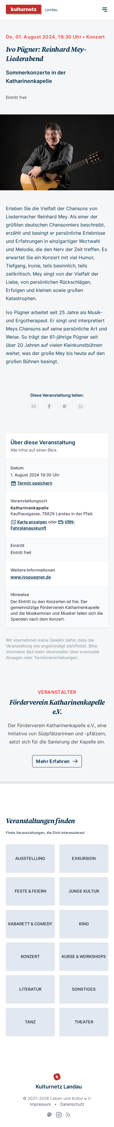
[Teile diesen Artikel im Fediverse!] (64, 406)
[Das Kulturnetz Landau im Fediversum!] (49, 1115)
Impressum (40, 1104)
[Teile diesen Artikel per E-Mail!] (33, 406)
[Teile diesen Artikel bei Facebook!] (49, 406)
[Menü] (104, 9)
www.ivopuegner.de (31, 576)
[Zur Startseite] (31, 10)
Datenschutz (72, 1104)
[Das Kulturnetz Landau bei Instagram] (59, 1115)
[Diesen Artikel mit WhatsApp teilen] (80, 406)
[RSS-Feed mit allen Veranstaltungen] (68, 1115)
